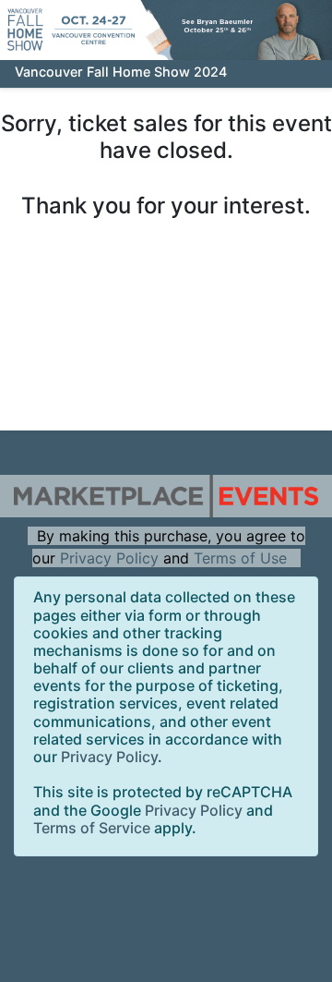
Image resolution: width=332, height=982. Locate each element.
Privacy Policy (109, 558)
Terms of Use (240, 558)
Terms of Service (91, 827)
